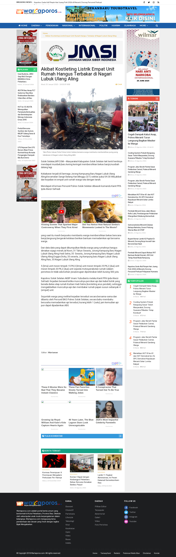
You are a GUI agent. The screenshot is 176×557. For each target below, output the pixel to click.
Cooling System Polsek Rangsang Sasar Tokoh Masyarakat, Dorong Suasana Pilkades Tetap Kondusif (141, 156)
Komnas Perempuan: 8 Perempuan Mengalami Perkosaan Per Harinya (52, 475)
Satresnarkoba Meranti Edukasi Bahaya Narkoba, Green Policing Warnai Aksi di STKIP (140, 227)
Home (23, 25)
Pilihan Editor (101, 506)
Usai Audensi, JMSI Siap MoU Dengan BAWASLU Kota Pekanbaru (25, 78)
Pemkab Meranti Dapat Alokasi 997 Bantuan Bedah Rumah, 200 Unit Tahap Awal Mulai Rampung (142, 255)
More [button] (143, 25)
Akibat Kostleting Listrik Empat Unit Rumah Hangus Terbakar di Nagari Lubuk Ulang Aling (80, 36)
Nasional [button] (67, 25)
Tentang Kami (105, 553)
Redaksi (117, 553)
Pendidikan (52, 25)
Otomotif (69, 510)
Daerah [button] (35, 25)
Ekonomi (69, 506)
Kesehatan (70, 528)
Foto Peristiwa (101, 524)
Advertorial (100, 514)
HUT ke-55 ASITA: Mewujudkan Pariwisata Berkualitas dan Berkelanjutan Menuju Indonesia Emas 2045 (26, 113)
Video (67, 535)
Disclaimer (147, 553)
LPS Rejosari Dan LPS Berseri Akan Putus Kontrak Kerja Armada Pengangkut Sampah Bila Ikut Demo (26, 152)
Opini (67, 532)
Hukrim (116, 25)
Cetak (119, 84)
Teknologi (69, 521)
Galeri (97, 517)
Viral (67, 524)
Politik (103, 25)
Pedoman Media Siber (131, 553)
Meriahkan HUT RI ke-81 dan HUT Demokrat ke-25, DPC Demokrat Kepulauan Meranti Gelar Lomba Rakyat (141, 198)
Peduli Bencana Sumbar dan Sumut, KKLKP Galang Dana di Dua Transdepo (26, 132)
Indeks (68, 543)
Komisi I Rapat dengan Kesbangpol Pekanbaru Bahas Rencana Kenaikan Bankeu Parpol (81, 481)
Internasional (87, 25)
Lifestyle (69, 517)
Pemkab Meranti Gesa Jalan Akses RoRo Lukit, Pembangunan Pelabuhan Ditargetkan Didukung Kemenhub (143, 214)
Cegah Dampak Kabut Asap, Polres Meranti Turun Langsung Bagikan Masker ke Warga (142, 139)
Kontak (157, 553)
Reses (68, 539)
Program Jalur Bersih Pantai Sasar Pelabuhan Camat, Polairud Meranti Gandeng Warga (142, 169)
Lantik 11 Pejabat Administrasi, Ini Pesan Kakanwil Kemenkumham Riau (108, 479)
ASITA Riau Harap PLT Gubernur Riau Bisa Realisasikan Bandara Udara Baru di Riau (26, 94)
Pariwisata (70, 514)
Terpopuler (99, 510)
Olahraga (130, 25)
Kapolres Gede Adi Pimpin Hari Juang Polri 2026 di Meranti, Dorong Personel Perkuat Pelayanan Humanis (143, 269)
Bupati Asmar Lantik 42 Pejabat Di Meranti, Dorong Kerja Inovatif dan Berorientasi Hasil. (141, 241)
